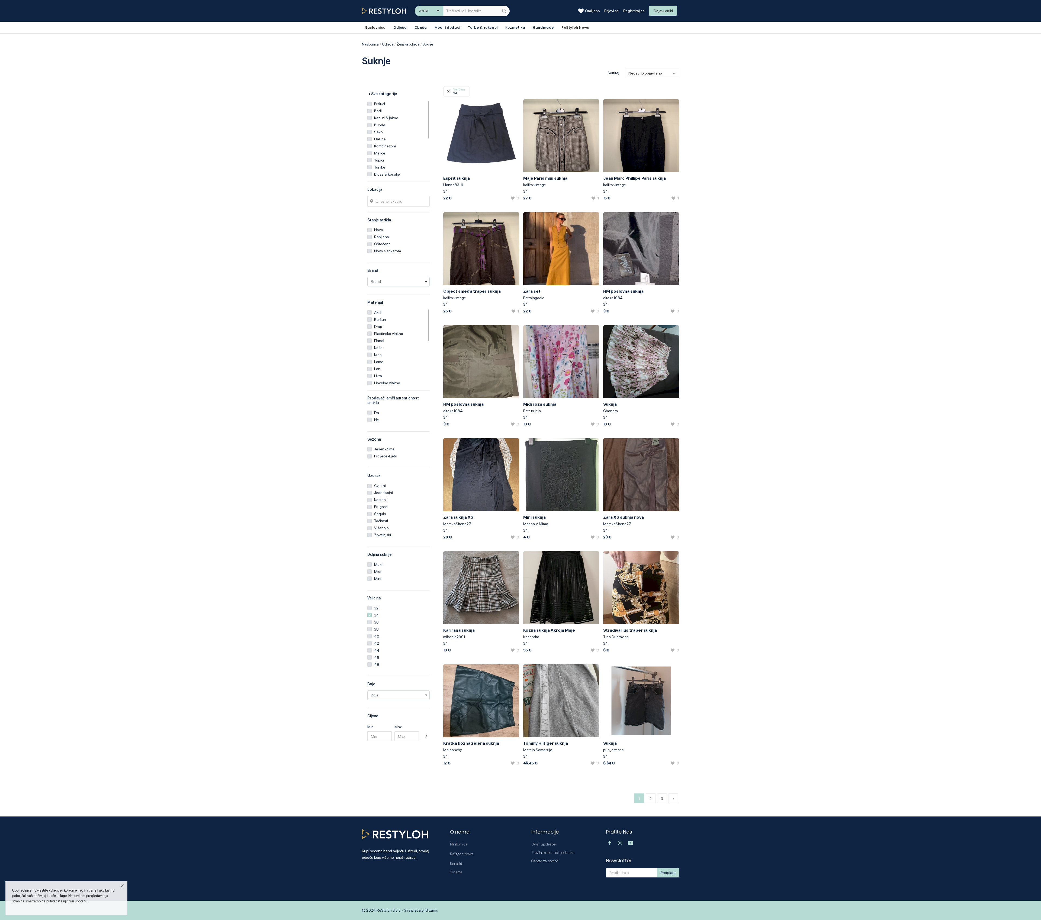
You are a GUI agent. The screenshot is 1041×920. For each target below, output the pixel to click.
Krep (378, 355)
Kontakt (456, 863)
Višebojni (382, 528)
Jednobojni (383, 492)
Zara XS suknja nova (623, 517)
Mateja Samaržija (537, 750)
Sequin (380, 514)
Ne (376, 420)
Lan (377, 369)
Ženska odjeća (408, 44)
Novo (378, 230)
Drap (378, 326)
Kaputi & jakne (386, 118)
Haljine (380, 139)
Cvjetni (380, 485)
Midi (377, 571)
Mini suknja (534, 517)
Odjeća (400, 27)
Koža (378, 348)
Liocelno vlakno (387, 383)
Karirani (380, 500)
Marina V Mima (535, 524)
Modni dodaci (447, 27)
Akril (377, 312)
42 (376, 643)
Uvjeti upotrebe (543, 844)
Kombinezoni (385, 146)
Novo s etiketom (387, 251)
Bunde (379, 125)
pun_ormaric (613, 750)
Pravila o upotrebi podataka (552, 852)
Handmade (543, 27)
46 (376, 657)
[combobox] (398, 281)
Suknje (428, 44)
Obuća (421, 27)
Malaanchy (452, 750)
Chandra (610, 411)
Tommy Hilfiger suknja (545, 743)
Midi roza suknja (539, 404)
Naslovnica (370, 44)
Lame (378, 362)
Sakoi (379, 132)
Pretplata (668, 872)
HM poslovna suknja (623, 291)
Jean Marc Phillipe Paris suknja (634, 178)
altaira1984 (613, 298)
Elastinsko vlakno (388, 333)
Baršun (380, 319)
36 (376, 622)
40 (376, 636)
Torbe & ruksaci (483, 27)
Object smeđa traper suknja (472, 291)
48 (376, 664)
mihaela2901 (454, 637)
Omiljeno (592, 11)
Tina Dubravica (616, 637)
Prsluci (379, 104)
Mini (377, 578)
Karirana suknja (459, 630)
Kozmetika (515, 27)
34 (376, 615)
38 (376, 629)
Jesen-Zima (384, 449)
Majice (379, 153)
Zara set (532, 291)
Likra (378, 376)
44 (377, 650)
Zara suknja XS (458, 517)
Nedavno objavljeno (645, 73)
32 (376, 608)
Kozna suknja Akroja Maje (549, 630)
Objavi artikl (663, 11)
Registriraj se (634, 11)
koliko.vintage (534, 185)
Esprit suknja (456, 178)
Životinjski (382, 535)
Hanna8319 (453, 185)
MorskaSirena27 (457, 524)
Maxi (378, 564)
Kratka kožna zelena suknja (471, 743)
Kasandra (531, 637)
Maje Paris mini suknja (545, 178)
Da (376, 413)
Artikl (423, 11)
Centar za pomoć (544, 861)
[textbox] (398, 281)
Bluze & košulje (387, 174)
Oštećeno (382, 244)
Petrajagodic (533, 298)
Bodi (378, 111)
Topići (379, 160)
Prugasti (381, 507)
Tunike (379, 167)
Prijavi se (611, 11)
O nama (456, 872)
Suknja (610, 404)
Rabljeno (381, 237)
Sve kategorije (384, 94)
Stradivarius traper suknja (630, 630)
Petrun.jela (532, 411)
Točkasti (381, 521)
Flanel (379, 340)
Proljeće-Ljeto (385, 456)
